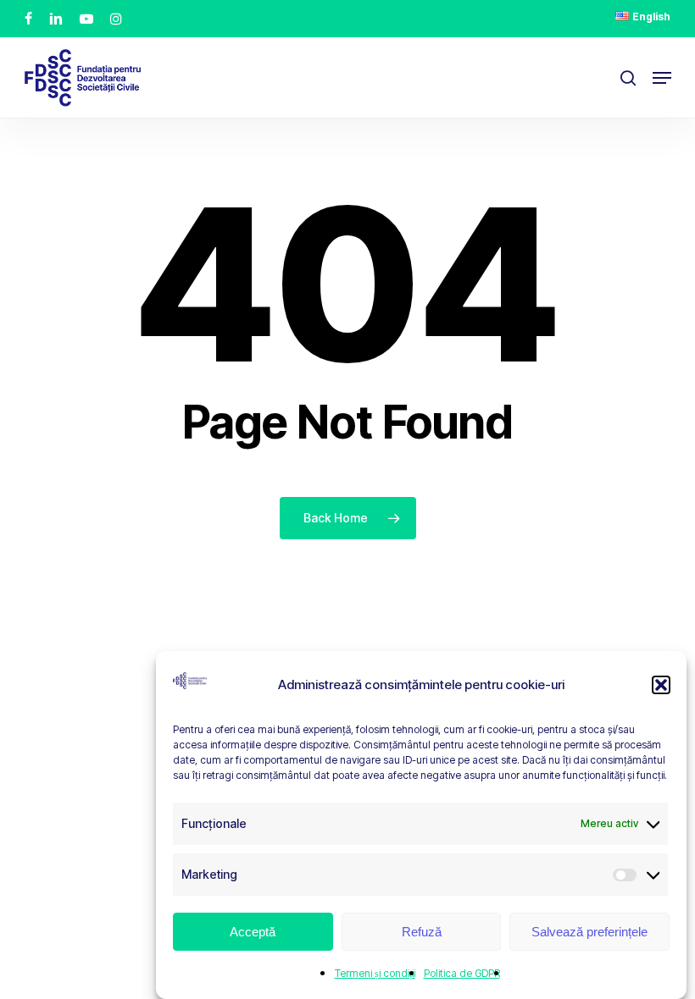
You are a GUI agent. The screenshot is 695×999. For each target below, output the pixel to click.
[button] (661, 684)
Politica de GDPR (462, 973)
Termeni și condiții (375, 973)
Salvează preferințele (589, 931)
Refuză (422, 931)
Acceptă (252, 931)
